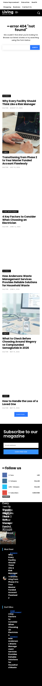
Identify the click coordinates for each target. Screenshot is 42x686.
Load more (20, 414)
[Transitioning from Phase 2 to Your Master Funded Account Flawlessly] (21, 132)
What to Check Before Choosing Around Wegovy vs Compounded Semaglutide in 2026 (19, 343)
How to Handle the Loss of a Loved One (20, 402)
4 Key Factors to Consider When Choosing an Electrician (19, 220)
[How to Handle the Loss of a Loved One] (21, 376)
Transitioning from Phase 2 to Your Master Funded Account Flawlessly (19, 160)
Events (5, 396)
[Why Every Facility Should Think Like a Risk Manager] (21, 76)
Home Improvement (10, 211)
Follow (37, 481)
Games (5, 152)
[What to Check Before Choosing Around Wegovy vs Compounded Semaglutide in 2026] (21, 314)
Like (38, 475)
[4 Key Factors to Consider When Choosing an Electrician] (21, 192)
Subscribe (36, 493)
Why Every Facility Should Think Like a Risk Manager (19, 102)
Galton (5, 108)
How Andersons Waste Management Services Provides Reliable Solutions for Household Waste (19, 280)
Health (5, 333)
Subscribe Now (21, 452)
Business (6, 96)
